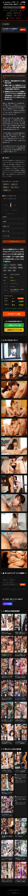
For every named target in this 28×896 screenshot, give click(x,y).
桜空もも (5, 265)
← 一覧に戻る (5, 24)
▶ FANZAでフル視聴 (14, 314)
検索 (23, 7)
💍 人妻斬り (18, 18)
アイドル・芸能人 (12, 267)
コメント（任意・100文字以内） (8, 582)
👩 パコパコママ (17, 13)
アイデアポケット (14, 283)
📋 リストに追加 (7, 603)
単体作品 (20, 267)
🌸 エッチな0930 (10, 18)
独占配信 (20, 264)
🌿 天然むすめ (9, 15)
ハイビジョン (12, 264)
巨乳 (5, 270)
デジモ (5, 267)
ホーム (8, 893)
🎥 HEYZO (9, 13)
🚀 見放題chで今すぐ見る (14, 325)
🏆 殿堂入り (7, 190)
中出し (9, 270)
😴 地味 (6, 187)
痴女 (14, 270)
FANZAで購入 (20, 298)
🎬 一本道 (22, 10)
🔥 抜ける (14, 184)
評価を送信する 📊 (14, 241)
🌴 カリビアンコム (13, 10)
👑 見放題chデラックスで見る (14, 330)
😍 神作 (6, 184)
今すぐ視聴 (21, 301)
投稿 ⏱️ (22, 584)
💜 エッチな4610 (18, 15)
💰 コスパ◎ (14, 187)
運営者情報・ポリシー (16, 893)
